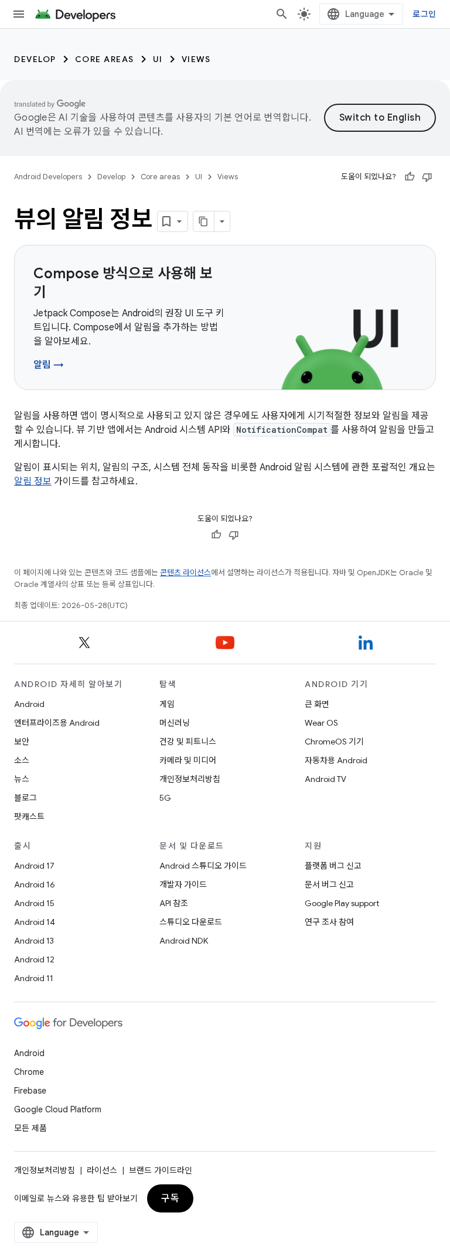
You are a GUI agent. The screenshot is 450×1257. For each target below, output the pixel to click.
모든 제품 (30, 1128)
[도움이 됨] (409, 177)
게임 (167, 704)
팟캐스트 (29, 816)
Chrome (29, 1072)
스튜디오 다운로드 (190, 922)
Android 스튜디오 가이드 (203, 865)
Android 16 (34, 884)
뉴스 (21, 779)
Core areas (104, 59)
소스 (21, 760)
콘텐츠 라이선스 (185, 573)
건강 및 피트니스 (187, 741)
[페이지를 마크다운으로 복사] (203, 221)
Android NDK (183, 940)
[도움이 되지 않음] (427, 177)
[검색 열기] (282, 14)
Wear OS (321, 723)
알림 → (48, 365)
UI (158, 59)
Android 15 (34, 903)
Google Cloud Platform (57, 1109)
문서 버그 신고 (329, 884)
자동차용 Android (336, 760)
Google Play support (342, 903)
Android (29, 704)
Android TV (325, 779)
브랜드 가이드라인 (160, 1170)
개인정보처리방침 (189, 779)
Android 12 (34, 959)
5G (165, 798)
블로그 (25, 798)
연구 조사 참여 (329, 922)
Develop (35, 59)
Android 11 (33, 978)
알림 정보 (33, 481)
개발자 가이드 (183, 884)
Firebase (30, 1090)
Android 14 (34, 922)
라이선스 (102, 1170)
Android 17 (34, 865)
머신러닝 (174, 723)
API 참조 (173, 903)
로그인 (424, 14)
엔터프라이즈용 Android (57, 723)
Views (196, 59)
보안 (21, 741)
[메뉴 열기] (18, 14)
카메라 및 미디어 (187, 760)
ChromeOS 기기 (334, 741)
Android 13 (34, 940)
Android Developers (48, 177)
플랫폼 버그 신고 (333, 865)
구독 (170, 1198)
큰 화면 (317, 704)
